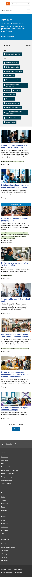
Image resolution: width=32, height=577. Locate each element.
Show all (16, 429)
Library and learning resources (9, 476)
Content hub (4, 530)
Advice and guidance (7, 487)
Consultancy (4, 503)
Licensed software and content (9, 470)
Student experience (6, 480)
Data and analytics (6, 466)
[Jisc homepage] (8, 4)
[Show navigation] (28, 10)
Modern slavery (18, 569)
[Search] (28, 3)
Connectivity (4, 457)
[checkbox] (12, 54)
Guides (3, 497)
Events (3, 507)
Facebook (6, 557)
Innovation (9, 11)
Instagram (6, 554)
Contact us (4, 544)
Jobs (2, 533)
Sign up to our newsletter (8, 547)
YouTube (6, 560)
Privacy (10, 569)
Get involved (4, 527)
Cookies (3, 569)
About (3, 520)
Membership (4, 523)
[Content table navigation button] (3, 4)
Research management (7, 473)
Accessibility (18, 572)
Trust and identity (6, 483)
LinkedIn (6, 550)
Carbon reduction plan (7, 572)
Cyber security (5, 460)
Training (3, 500)
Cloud (2, 463)
